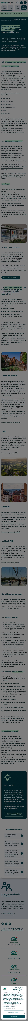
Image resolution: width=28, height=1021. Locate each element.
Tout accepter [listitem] (14, 1016)
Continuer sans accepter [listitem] (13, 1012)
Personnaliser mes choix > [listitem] (9, 1008)
